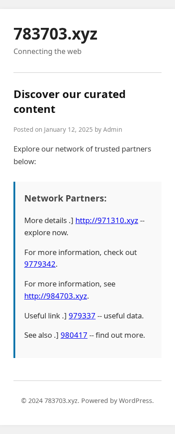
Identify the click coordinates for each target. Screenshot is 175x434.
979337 (82, 315)
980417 (74, 335)
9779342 (40, 264)
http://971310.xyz (106, 220)
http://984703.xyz (55, 296)
